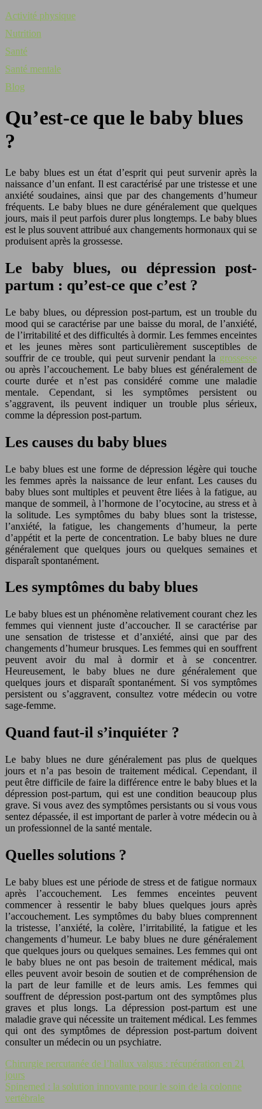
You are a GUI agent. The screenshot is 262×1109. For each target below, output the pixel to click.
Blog (15, 86)
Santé (16, 51)
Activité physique (40, 15)
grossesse (238, 358)
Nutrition (23, 33)
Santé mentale (33, 69)
